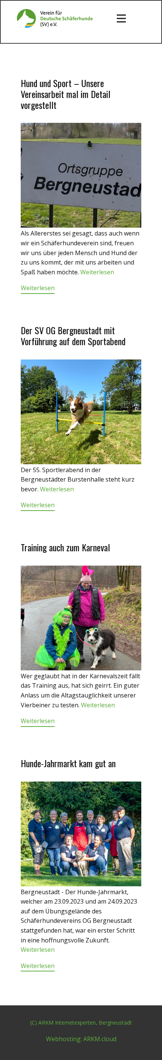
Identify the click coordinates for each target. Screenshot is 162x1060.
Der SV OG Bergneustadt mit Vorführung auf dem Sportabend (73, 335)
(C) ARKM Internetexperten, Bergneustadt (81, 1022)
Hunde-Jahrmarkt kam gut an (68, 763)
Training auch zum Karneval (65, 547)
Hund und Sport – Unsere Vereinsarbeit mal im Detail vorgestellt (65, 94)
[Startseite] (55, 18)
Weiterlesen (97, 272)
